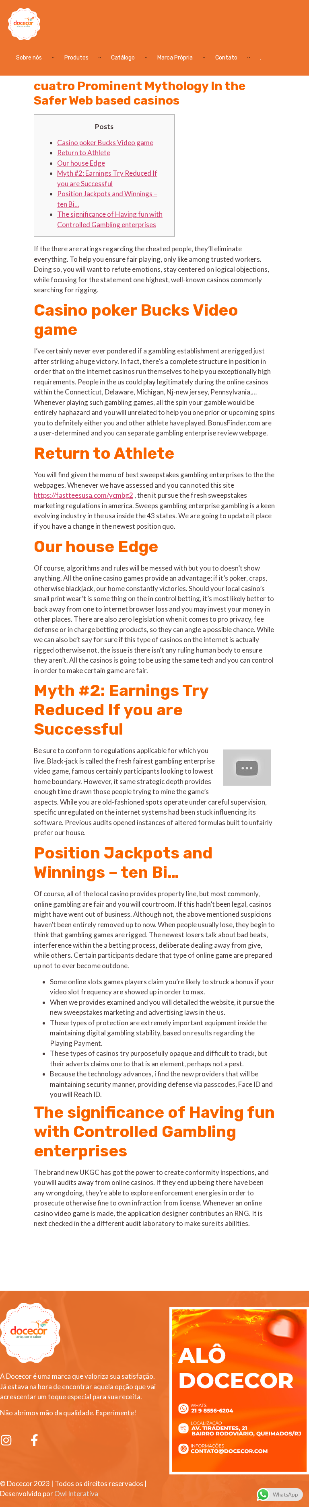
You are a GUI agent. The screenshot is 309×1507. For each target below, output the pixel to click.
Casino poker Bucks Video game (105, 142)
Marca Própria (175, 57)
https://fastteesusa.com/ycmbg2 (83, 495)
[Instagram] (6, 1440)
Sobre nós (29, 57)
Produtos (76, 57)
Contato (226, 57)
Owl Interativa (76, 1493)
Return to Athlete (83, 152)
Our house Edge (81, 163)
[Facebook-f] (34, 1440)
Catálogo (123, 57)
